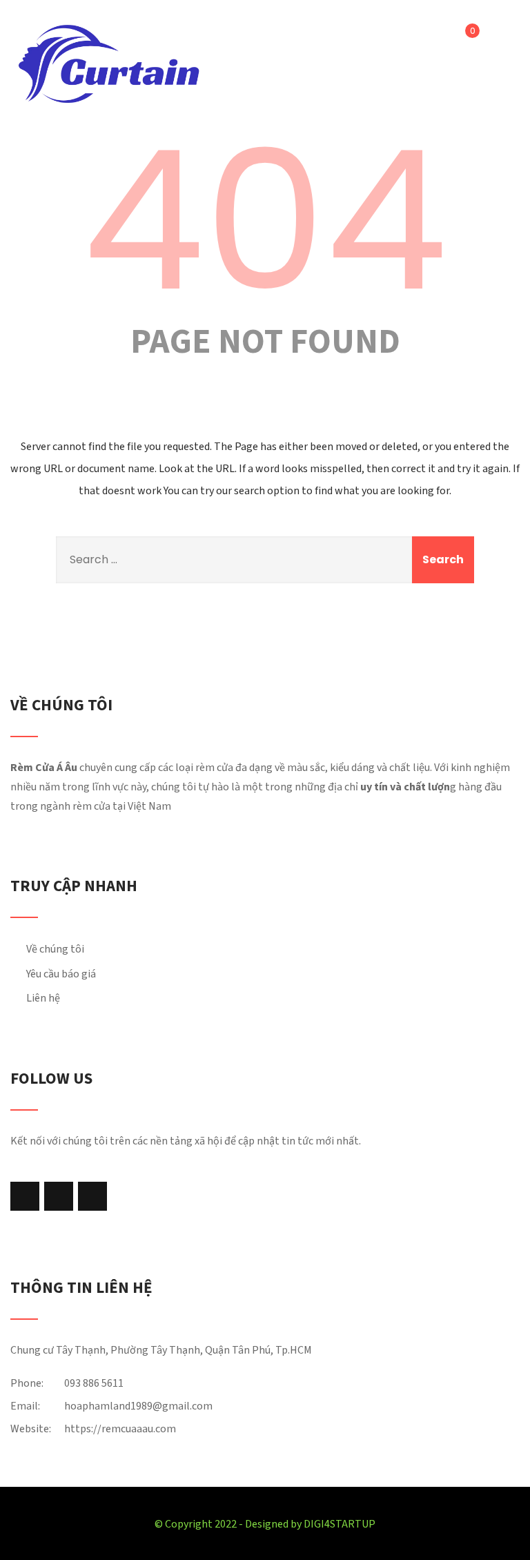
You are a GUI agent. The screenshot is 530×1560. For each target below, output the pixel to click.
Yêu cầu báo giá (61, 974)
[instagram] (58, 1196)
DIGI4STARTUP (339, 1524)
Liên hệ (43, 998)
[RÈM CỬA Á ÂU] (108, 63)
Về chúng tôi (55, 949)
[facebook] (24, 1196)
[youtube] (92, 1196)
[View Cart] (462, 39)
